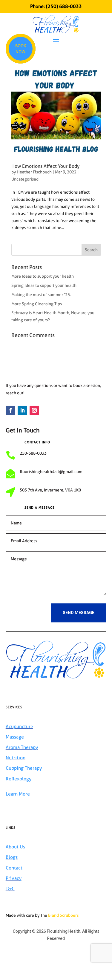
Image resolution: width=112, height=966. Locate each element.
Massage (15, 737)
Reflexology (18, 779)
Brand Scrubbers (63, 915)
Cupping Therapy (24, 768)
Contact (14, 868)
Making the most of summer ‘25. (41, 294)
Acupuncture (19, 726)
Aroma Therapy (22, 747)
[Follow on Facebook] (10, 410)
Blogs (12, 857)
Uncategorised (25, 179)
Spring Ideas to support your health (43, 285)
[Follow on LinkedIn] (22, 410)
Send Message (78, 613)
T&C (10, 888)
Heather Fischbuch (34, 172)
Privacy (14, 878)
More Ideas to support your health (42, 276)
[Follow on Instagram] (34, 410)
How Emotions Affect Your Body (45, 166)
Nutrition (15, 758)
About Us (15, 847)
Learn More (18, 794)
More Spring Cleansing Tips (36, 303)
